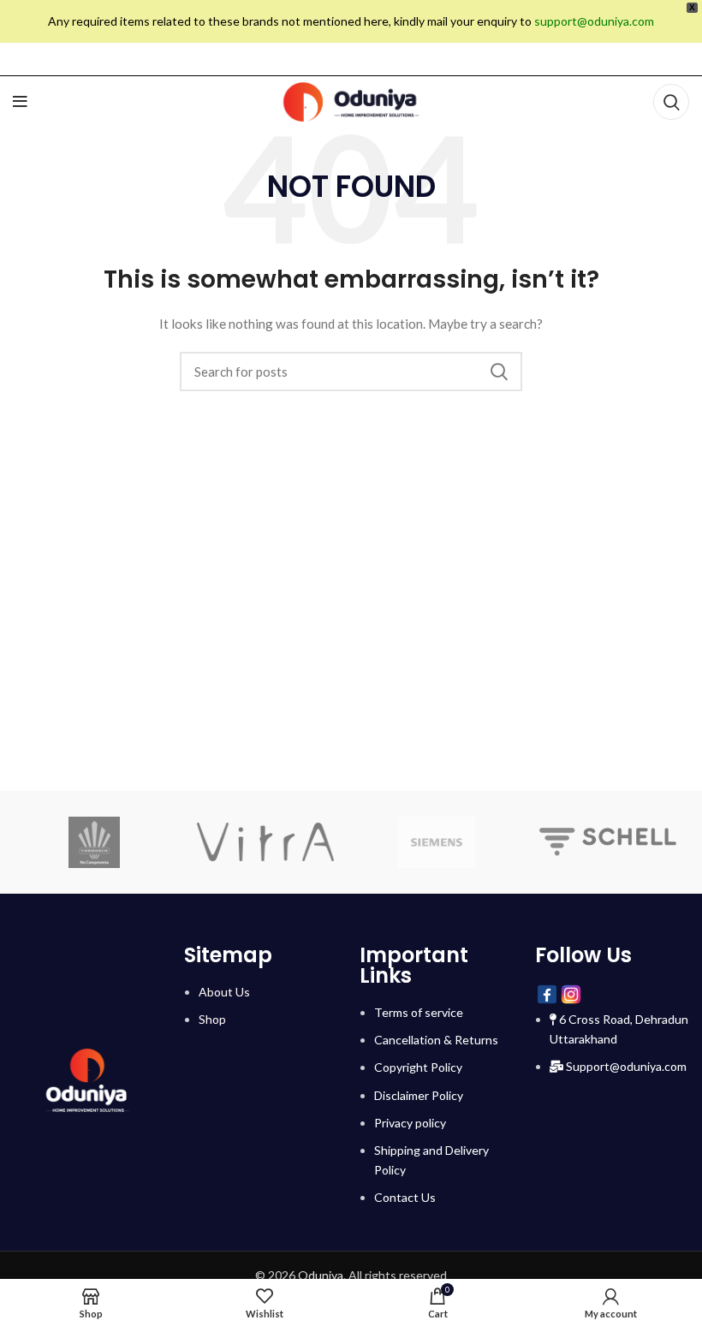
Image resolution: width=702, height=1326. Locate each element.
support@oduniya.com (594, 21)
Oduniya (320, 1275)
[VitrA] (265, 842)
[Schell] (607, 842)
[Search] (671, 102)
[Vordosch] (94, 842)
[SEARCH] (499, 371)
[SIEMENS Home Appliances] (436, 842)
